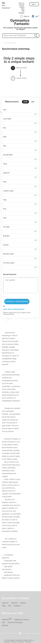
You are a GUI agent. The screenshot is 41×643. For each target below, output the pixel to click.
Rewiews (6, 619)
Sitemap (5, 625)
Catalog (21, 7)
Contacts (21, 5)
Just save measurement (13, 309)
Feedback (21, 13)
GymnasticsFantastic (19, 22)
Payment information (15, 622)
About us (21, 3)
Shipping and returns (21, 619)
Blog (22, 9)
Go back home (10, 43)
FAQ (23, 11)
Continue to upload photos (16, 301)
